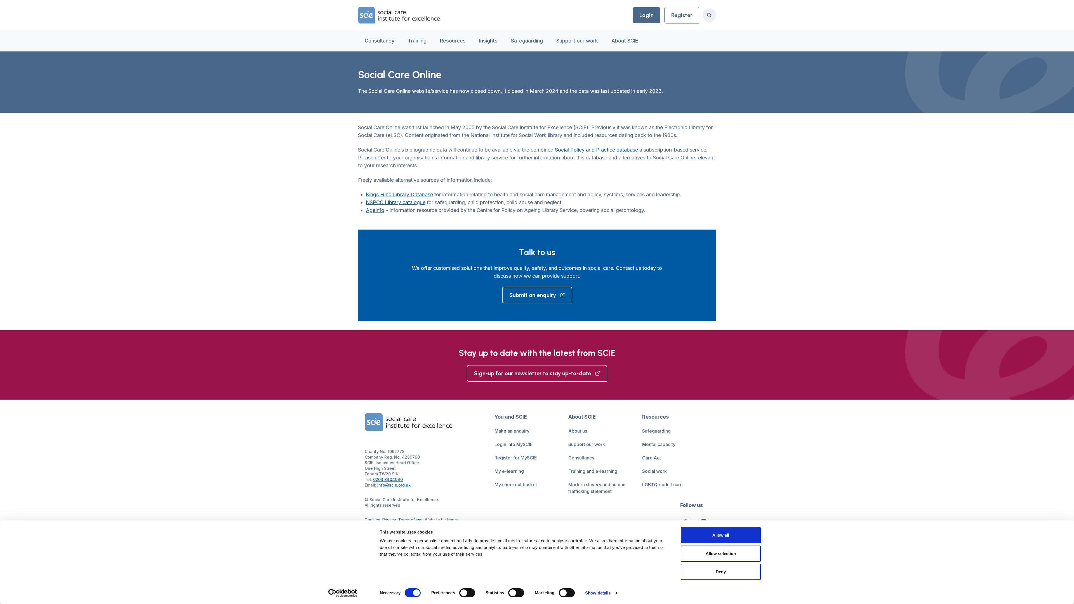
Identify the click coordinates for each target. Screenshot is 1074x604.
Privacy (389, 519)
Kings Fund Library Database (399, 194)
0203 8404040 (388, 479)
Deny (721, 571)
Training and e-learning (592, 471)
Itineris (453, 519)
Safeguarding (527, 41)
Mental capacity (658, 444)
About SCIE (624, 41)
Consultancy (379, 41)
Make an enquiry (511, 431)
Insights (488, 41)
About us (577, 431)
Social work (654, 471)
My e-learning (509, 471)
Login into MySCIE (513, 444)
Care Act (651, 458)
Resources (453, 41)
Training (417, 41)
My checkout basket (515, 484)
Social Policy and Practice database (596, 150)
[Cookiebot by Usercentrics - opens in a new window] (342, 593)
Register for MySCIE (515, 458)
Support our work (577, 41)
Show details (598, 593)
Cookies (372, 519)
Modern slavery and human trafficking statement (596, 488)
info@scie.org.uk (394, 485)
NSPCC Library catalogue (395, 202)
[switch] (467, 592)
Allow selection (721, 553)
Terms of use (410, 519)
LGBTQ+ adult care (662, 484)
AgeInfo (375, 210)
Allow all (720, 535)
